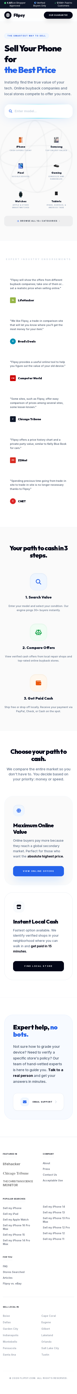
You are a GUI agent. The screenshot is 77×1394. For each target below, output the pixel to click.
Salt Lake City (50, 1348)
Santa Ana (9, 1354)
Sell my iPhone (12, 1208)
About (46, 1163)
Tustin (45, 1354)
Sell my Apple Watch (16, 1219)
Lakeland (47, 1335)
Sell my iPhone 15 (14, 1234)
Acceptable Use (53, 1180)
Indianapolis (10, 1335)
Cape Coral (48, 1315)
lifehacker (11, 1164)
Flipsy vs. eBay (12, 1283)
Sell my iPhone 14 (54, 1206)
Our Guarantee (58, 15)
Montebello (10, 1341)
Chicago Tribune (16, 1173)
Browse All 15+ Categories (38, 221)
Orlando (46, 1341)
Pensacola (9, 1348)
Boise (6, 1315)
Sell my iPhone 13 (54, 1212)
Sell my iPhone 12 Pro (56, 1227)
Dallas (7, 1322)
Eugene (46, 1322)
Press (46, 1168)
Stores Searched (14, 1272)
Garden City (10, 1328)
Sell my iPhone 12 (54, 1233)
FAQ (5, 1266)
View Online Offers (38, 871)
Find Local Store (38, 966)
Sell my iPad (10, 1213)
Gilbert (45, 1328)
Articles (8, 1277)
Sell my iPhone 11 (53, 1238)
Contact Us (50, 1174)
